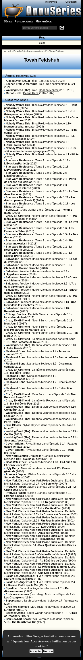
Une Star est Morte (50, 572)
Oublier (8, 434)
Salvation (11, 259)
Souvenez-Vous (14, 440)
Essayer (9, 416)
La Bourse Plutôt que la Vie (21, 585)
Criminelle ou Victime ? (52, 554)
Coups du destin (33, 459)
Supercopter (13, 600)
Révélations (11, 311)
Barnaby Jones (15, 612)
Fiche (41, 37)
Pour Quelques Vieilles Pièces (57, 545)
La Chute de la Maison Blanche (38, 267)
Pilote (75, 154)
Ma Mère (15, 372)
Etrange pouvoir (14, 496)
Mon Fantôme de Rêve (26, 342)
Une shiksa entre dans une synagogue (40, 150)
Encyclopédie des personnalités (28, 51)
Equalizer (11, 588)
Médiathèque (44, 21)
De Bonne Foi (49, 483)
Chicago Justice (16, 314)
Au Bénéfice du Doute (53, 560)
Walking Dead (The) (18, 90)
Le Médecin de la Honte (53, 566)
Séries (8, 21)
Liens (41, 43)
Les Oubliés (48, 526)
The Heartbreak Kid (24, 622)
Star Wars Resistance (19, 160)
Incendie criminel (15, 317)
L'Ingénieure (12, 175)
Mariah (10, 93)
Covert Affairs (15, 443)
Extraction (65, 388)
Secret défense (68, 357)
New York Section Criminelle (23, 456)
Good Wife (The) (16, 462)
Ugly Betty (12, 468)
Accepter (35, 651)
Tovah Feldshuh (56, 51)
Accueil (7, 51)
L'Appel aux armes (16, 274)
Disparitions (47, 539)
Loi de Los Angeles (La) (20, 576)
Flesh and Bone (15, 351)
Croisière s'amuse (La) (20, 594)
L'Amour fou (12, 609)
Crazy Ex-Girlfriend (18, 215)
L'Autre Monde (13, 348)
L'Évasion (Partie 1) (16, 169)
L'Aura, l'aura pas (15, 145)
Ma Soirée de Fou (21, 403)
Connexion (71, 1)
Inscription (51, 1)
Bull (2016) (12, 209)
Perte (7, 422)
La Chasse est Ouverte (54, 514)
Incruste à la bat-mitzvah (19, 126)
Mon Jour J (11, 323)
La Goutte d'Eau (51, 508)
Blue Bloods (13, 425)
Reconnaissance (14, 379)
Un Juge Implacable (53, 520)
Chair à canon (67, 382)
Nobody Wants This (18, 105)
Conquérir (10, 409)
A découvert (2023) (18, 80)
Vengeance (71, 600)
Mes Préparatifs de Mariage (21, 329)
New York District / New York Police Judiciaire (34, 480)
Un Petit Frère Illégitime (19, 579)
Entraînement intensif (17, 188)
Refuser (48, 651)
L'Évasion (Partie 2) (16, 163)
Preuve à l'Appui (16, 474)
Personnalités (24, 21)
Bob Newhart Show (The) (21, 619)
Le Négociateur (51, 502)
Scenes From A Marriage (21, 84)
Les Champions (14, 597)
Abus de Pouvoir (48, 532)
